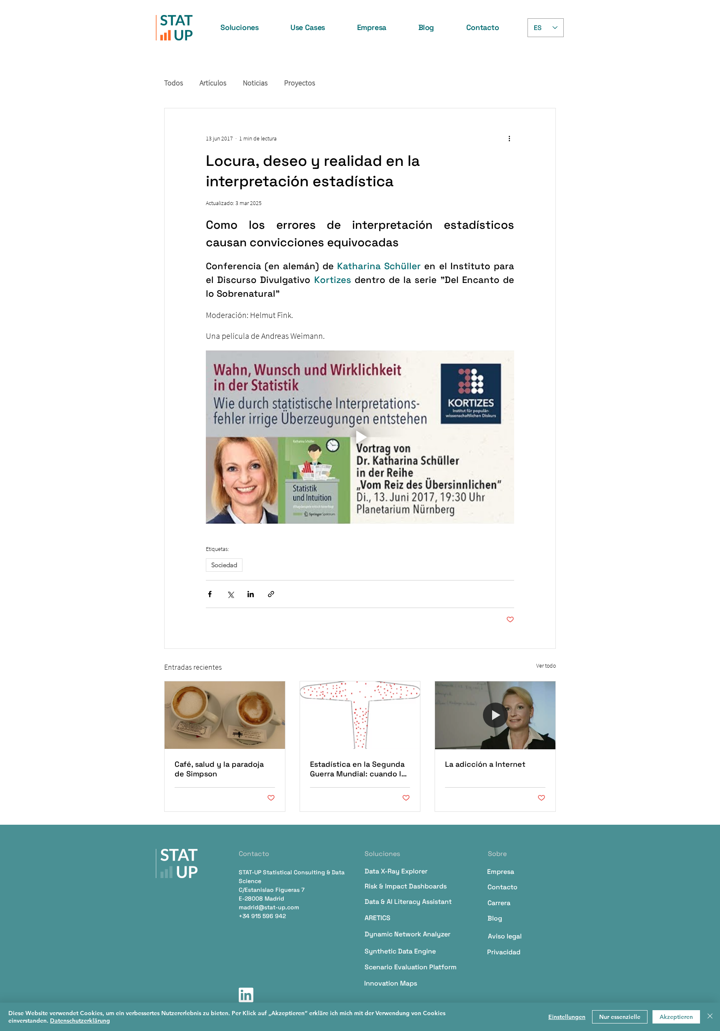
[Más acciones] (509, 138)
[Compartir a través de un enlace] (271, 594)
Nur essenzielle (619, 1017)
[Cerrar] (710, 1016)
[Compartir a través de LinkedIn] (251, 594)
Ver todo (546, 665)
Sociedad (224, 565)
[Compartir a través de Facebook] (210, 594)
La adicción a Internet (485, 764)
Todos (173, 83)
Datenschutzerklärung (80, 1020)
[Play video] (360, 437)
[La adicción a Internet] (495, 715)
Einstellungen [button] (566, 1017)
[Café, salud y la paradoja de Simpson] (225, 715)
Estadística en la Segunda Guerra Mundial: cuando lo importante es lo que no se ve (359, 768)
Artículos (213, 83)
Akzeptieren (676, 1017)
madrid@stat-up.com (269, 907)
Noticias (255, 83)
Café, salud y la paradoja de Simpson (219, 768)
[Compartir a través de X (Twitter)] (230, 594)
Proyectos (299, 83)
